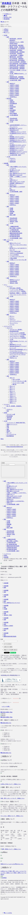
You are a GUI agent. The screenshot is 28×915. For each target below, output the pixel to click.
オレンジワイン (14, 323)
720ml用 (9, 419)
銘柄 (8, 37)
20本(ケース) (13, 399)
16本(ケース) (13, 397)
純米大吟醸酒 (13, 113)
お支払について (5, 871)
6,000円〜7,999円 (14, 93)
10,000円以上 (13, 97)
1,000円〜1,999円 (14, 85)
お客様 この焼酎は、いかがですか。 (17, 492)
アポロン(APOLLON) (15, 251)
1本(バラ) (12, 378)
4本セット (12, 387)
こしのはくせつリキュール (17, 256)
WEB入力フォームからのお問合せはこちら (12, 864)
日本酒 (5, 35)
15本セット (13, 396)
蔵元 (8, 123)
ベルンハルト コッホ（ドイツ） (18, 294)
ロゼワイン (13, 319)
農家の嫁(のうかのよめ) (16, 175)
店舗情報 (7, 19)
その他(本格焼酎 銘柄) (16, 191)
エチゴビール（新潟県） (16, 329)
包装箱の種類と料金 (7, 712)
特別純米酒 (13, 107)
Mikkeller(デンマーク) (15, 344)
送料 (6, 15)
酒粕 (8, 429)
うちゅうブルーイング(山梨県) (18, 334)
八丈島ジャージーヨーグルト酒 (18, 259)
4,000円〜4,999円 (14, 90)
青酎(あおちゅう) (14, 171)
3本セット (12, 386)
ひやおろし (13, 158)
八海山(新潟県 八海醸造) (16, 55)
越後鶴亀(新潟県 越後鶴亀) (17, 78)
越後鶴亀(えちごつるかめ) (16, 138)
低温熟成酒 (13, 161)
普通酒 (11, 100)
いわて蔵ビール (14, 356)
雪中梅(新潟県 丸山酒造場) (17, 48)
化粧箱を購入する (6, 723)
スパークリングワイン (16, 321)
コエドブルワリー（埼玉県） (17, 336)
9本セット (12, 391)
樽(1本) (14, 384)
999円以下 (12, 83)
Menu (2, 439)
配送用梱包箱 (10, 436)
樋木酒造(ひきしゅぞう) (16, 128)
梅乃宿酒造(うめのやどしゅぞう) (18, 151)
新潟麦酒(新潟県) (14, 331)
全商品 (5, 555)
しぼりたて (13, 160)
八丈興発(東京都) (14, 230)
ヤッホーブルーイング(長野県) (18, 338)
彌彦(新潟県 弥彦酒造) (16, 57)
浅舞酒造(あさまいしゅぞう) (17, 153)
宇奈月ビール (13, 358)
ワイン (5, 284)
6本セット (12, 389)
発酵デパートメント (12, 424)
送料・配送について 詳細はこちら (11, 849)
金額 (8, 82)
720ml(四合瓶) (13, 118)
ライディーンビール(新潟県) (17, 333)
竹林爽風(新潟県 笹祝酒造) (17, 52)
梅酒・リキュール (8, 240)
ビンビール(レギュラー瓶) (19, 381)
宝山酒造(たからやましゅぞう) (18, 145)
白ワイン (12, 318)
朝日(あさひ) (13, 185)
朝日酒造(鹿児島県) (15, 236)
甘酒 (8, 427)
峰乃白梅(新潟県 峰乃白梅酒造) (18, 63)
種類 (8, 314)
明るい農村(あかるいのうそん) (18, 173)
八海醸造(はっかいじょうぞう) (18, 131)
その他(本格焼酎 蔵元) (16, 238)
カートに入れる (7, 643)
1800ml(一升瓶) (14, 120)
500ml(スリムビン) (15, 279)
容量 (8, 116)
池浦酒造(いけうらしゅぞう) (17, 146)
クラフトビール (8, 326)
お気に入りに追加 (8, 646)
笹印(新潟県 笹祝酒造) (16, 53)
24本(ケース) (13, 401)
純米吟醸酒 (13, 110)
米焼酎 (11, 213)
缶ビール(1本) (16, 379)
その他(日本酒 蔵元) (15, 155)
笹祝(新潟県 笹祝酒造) (16, 50)
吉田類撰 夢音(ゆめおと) (16, 183)
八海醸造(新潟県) (14, 226)
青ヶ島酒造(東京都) (15, 231)
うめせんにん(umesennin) (16, 253)
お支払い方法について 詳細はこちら (11, 784)
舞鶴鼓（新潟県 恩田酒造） (17, 47)
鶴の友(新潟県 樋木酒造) (16, 45)
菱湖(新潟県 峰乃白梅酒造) (17, 65)
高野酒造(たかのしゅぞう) (16, 148)
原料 (8, 206)
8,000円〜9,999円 (14, 95)
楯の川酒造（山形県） (16, 228)
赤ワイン (12, 316)
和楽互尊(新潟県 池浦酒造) (17, 67)
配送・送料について (19, 872)
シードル (12, 324)
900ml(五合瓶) (13, 220)
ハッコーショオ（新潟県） (17, 289)
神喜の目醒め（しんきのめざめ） (15, 501)
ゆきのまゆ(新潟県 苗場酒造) (18, 62)
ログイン (7, 32)
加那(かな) (12, 190)
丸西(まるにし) (13, 180)
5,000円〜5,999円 (14, 92)
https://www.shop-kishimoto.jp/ (14, 446)
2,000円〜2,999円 (14, 87)
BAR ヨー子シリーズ (15, 243)
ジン (5, 407)
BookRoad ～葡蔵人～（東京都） (18, 293)
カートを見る (8, 913)
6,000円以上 (13, 205)
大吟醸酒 (12, 111)
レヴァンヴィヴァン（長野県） (18, 291)
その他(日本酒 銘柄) (15, 80)
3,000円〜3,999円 (14, 88)
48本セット (13, 402)
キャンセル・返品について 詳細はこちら (12, 816)
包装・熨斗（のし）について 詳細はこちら (12, 798)
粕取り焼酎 (13, 215)
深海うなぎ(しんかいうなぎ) (17, 181)
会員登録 (6, 30)
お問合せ (6, 29)
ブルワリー (10, 328)
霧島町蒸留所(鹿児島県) (16, 233)
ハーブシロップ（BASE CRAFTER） (16, 422)
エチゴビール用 (11, 414)
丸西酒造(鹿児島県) (15, 235)
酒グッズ (9, 432)
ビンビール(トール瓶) (18, 383)
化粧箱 (5, 412)
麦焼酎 (11, 210)
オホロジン (10, 409)
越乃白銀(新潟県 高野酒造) (17, 68)
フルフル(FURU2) (14, 254)
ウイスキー (7, 404)
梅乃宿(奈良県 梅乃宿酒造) (17, 60)
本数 (8, 376)
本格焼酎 (6, 163)
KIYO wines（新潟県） (15, 288)
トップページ (7, 554)
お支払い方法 (7, 17)
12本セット (13, 394)
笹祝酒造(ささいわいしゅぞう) (18, 140)
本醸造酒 (12, 102)
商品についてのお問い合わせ (10, 649)
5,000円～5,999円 (14, 203)
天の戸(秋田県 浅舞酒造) (16, 58)
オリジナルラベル (11, 434)
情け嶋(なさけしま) (15, 170)
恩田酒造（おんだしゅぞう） (17, 136)
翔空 (8, 411)
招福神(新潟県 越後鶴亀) (16, 77)
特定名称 (9, 98)
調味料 (8, 431)
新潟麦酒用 (10, 416)
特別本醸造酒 (13, 103)
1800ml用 (9, 417)
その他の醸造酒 (14, 115)
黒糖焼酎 (12, 211)
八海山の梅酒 (13, 258)
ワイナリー (10, 286)
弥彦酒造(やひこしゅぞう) (16, 150)
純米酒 (11, 105)
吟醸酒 (11, 108)
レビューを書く (6, 706)
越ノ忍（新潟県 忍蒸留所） (14, 406)
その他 (11, 121)
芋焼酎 (11, 208)
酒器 (8, 426)
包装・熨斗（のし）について (17, 871)
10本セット (13, 392)
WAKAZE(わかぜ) (14, 130)
